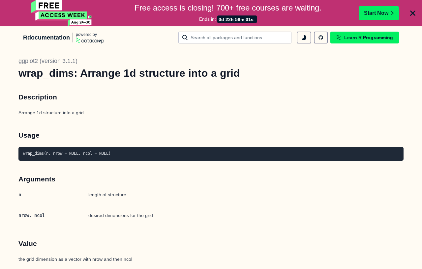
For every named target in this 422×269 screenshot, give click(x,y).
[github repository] (321, 37)
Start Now (376, 13)
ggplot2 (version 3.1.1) (47, 61)
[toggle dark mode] (304, 37)
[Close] (412, 13)
